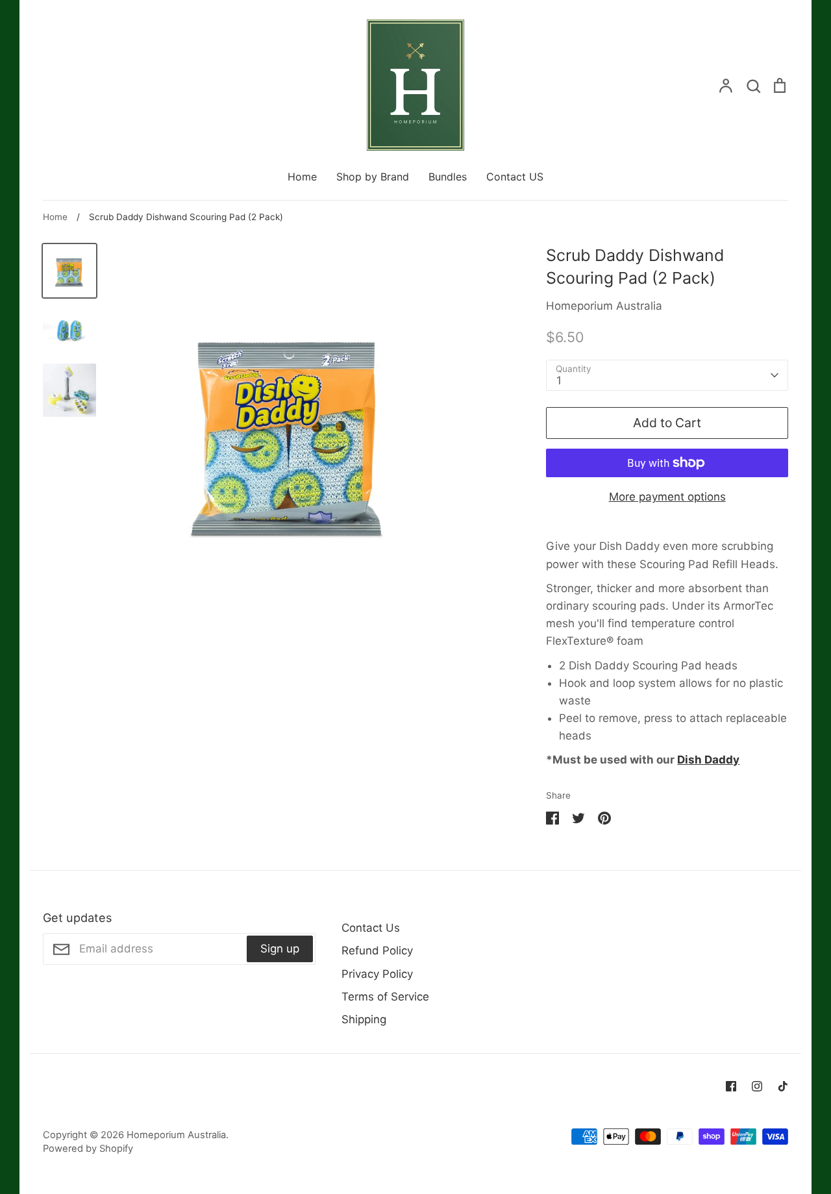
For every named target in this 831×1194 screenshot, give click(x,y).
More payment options (667, 496)
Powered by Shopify (88, 1148)
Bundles (447, 176)
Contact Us (370, 927)
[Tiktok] (783, 1086)
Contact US (514, 176)
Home (302, 176)
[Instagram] (757, 1086)
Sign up (279, 948)
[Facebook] (731, 1086)
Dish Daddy (708, 759)
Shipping (363, 1019)
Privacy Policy (377, 973)
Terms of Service (385, 996)
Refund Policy (377, 950)
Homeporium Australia (604, 305)
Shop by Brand (372, 176)
